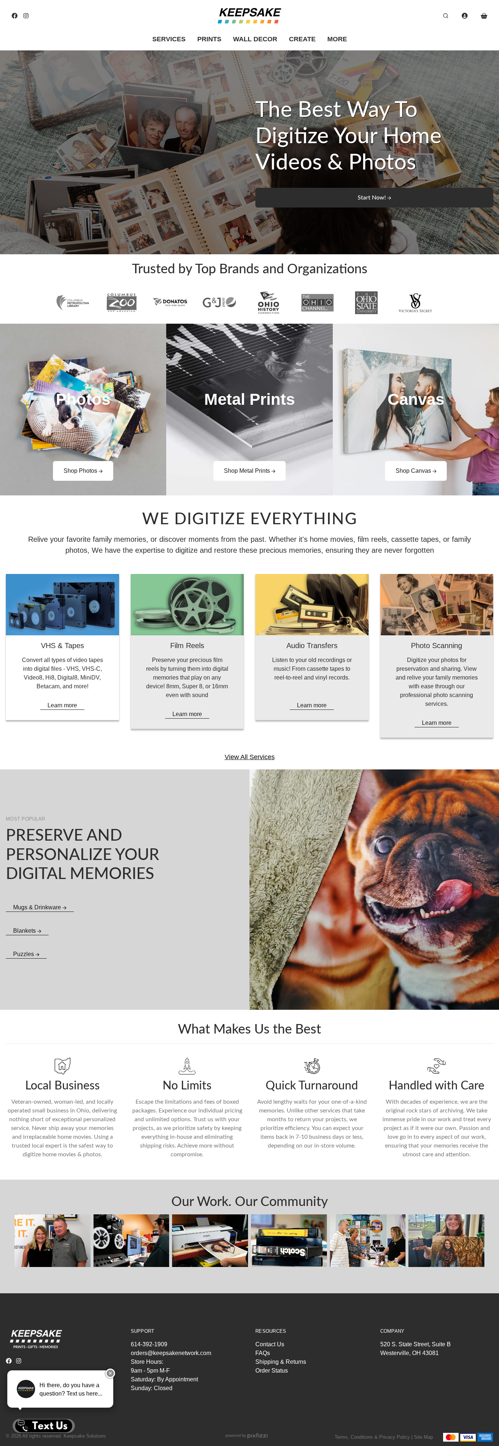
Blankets (25, 931)
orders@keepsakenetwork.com (171, 1353)
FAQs (262, 1353)
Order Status (271, 1370)
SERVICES (169, 39)
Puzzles (24, 954)
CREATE (302, 39)
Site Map (423, 1437)
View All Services (250, 757)
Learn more (62, 705)
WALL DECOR (255, 39)
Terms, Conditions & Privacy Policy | (373, 1437)
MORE (337, 39)
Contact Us (269, 1344)
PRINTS (209, 39)
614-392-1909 (149, 1344)
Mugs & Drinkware (37, 907)
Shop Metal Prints (247, 471)
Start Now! (372, 198)
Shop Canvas (414, 471)
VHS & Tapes (62, 646)
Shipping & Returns (280, 1362)
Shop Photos (81, 471)
